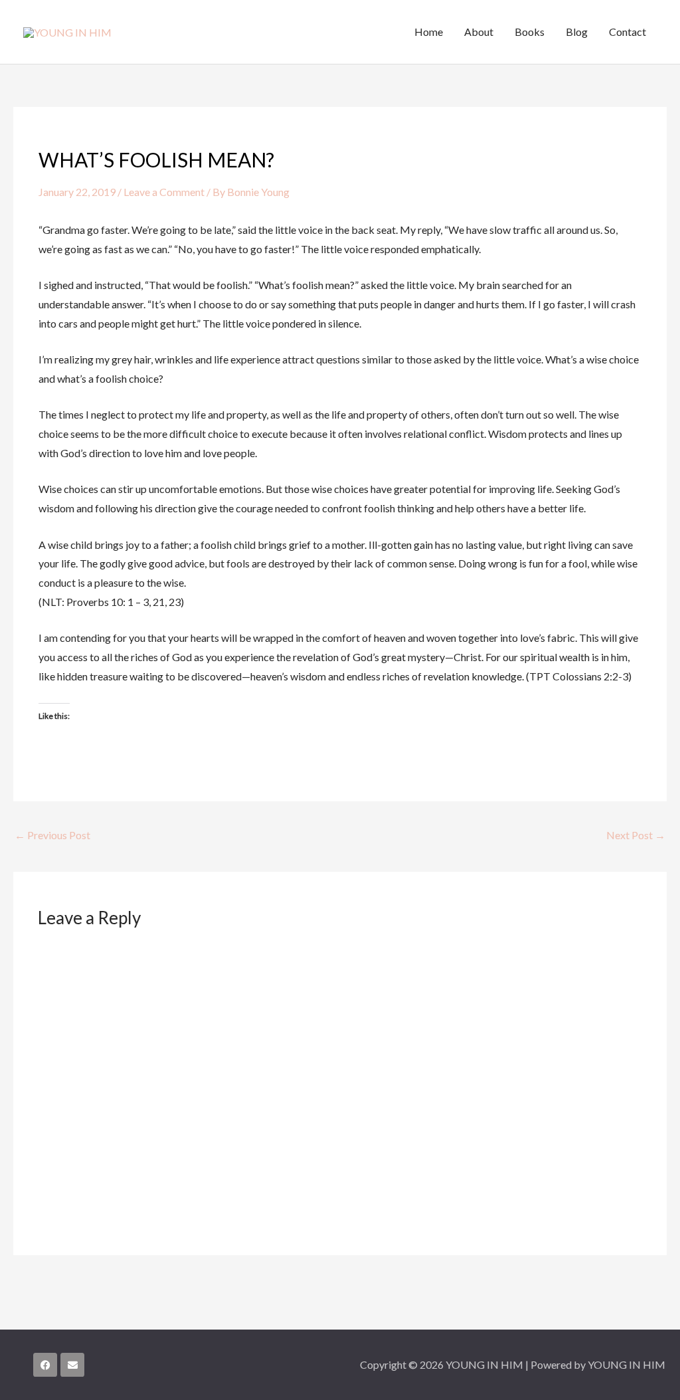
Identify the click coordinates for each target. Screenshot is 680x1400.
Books (530, 31)
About (478, 31)
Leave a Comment (164, 191)
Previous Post (52, 835)
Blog (577, 31)
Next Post (635, 835)
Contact (627, 31)
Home (428, 31)
